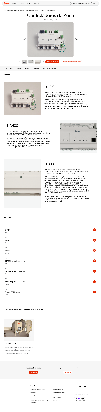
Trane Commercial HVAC (8, 10)
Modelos (19, 68)
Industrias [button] (29, 3)
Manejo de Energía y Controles (32, 10)
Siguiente (76, 39)
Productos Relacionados (49, 68)
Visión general (9, 68)
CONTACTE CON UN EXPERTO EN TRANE (80, 3)
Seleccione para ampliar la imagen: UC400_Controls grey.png (31, 62)
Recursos (27, 68)
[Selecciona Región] (94, 3)
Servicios (36, 68)
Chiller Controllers (12, 343)
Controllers (42, 10)
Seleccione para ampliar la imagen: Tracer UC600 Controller (38, 62)
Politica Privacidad (77, 394)
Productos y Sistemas (19, 10)
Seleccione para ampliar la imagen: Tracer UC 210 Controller (24, 62)
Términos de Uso (85, 394)
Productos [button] (21, 3)
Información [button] (37, 3)
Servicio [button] (14, 3)
